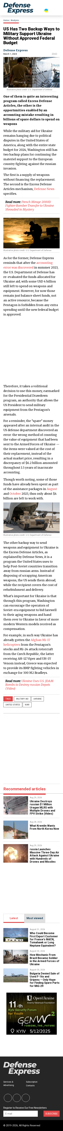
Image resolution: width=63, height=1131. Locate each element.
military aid (22, 699)
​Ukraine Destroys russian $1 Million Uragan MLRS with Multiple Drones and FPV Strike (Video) (42, 807)
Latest (14, 918)
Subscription (31, 1082)
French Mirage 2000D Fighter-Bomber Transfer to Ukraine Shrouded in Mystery (29, 205)
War (27, 705)
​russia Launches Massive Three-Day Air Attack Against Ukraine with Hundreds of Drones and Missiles (44, 855)
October (15, 494)
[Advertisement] (31, 350)
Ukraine (37, 699)
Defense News (44, 189)
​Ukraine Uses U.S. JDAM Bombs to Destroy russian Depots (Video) (29, 684)
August (52, 489)
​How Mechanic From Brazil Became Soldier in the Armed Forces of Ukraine (44, 959)
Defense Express (15, 50)
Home (6, 20)
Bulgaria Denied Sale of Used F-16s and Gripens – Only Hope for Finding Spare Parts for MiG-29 (44, 980)
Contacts (30, 1085)
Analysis (15, 20)
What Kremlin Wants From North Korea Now (44, 827)
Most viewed (35, 918)
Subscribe (51, 1113)
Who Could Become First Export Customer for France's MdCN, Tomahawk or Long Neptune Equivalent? (44, 939)
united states (13, 705)
